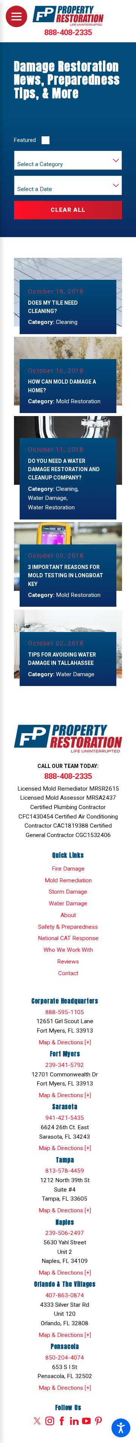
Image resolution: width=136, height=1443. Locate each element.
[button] (120, 1427)
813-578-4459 (64, 1170)
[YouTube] (86, 1421)
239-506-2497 (64, 1233)
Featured (25, 140)
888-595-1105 (64, 1012)
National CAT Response (68, 938)
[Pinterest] (98, 1421)
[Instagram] (49, 1421)
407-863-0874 (64, 1295)
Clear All (68, 210)
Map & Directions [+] (65, 1042)
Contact (68, 973)
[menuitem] (68, 869)
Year (23, 182)
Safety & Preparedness (68, 926)
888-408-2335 (68, 33)
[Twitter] (37, 1421)
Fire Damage (68, 868)
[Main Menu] (16, 16)
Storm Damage (68, 891)
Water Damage (68, 903)
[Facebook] (61, 1421)
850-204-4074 (64, 1357)
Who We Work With (68, 950)
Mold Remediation (68, 880)
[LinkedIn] (74, 1421)
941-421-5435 (64, 1118)
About (68, 915)
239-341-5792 (64, 1065)
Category (28, 156)
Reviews (68, 961)
